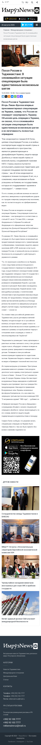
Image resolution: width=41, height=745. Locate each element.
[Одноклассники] (9, 96)
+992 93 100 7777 (12, 719)
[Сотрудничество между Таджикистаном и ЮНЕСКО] (20, 498)
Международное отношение (13, 673)
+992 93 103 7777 (12, 722)
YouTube (30, 741)
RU (26, 2)
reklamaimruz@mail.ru (17, 699)
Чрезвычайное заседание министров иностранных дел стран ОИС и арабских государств (18, 586)
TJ (23, 2)
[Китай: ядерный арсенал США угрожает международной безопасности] (20, 603)
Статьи (5, 680)
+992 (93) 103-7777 (17, 696)
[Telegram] (3, 96)
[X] (6, 96)
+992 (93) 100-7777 (17, 693)
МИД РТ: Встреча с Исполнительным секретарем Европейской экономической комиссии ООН (19, 550)
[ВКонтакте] (12, 96)
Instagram (20, 741)
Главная (6, 30)
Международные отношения (21, 30)
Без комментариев (23, 93)
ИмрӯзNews (23, 736)
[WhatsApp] (15, 96)
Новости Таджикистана (11, 669)
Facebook (11, 741)
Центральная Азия (10, 676)
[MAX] (18, 96)
